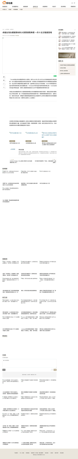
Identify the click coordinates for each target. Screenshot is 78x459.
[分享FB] (3, 76)
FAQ (20, 452)
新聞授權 (27, 452)
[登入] (72, 3)
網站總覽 (62, 452)
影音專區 (63, 6)
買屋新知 (73, 6)
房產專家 (45, 6)
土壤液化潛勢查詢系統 (65, 73)
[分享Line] (3, 80)
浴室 (21, 9)
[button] (74, 3)
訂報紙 (51, 452)
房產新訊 (4, 6)
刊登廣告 (16, 452)
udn (3, 29)
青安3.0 (5, 9)
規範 (4, 369)
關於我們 (56, 452)
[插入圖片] (52, 370)
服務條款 (33, 452)
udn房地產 (7, 29)
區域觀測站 (15, 6)
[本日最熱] (75, 30)
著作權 (36, 452)
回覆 (55, 369)
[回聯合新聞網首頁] (4, 2)
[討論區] (3, 83)
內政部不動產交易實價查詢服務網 (67, 65)
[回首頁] (7, 2)
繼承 (10, 9)
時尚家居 (17, 35)
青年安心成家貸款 (64, 70)
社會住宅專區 (63, 68)
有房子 (54, 6)
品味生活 (35, 6)
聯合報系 (46, 452)
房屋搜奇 (25, 6)
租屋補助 (16, 9)
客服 (23, 452)
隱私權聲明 (41, 452)
